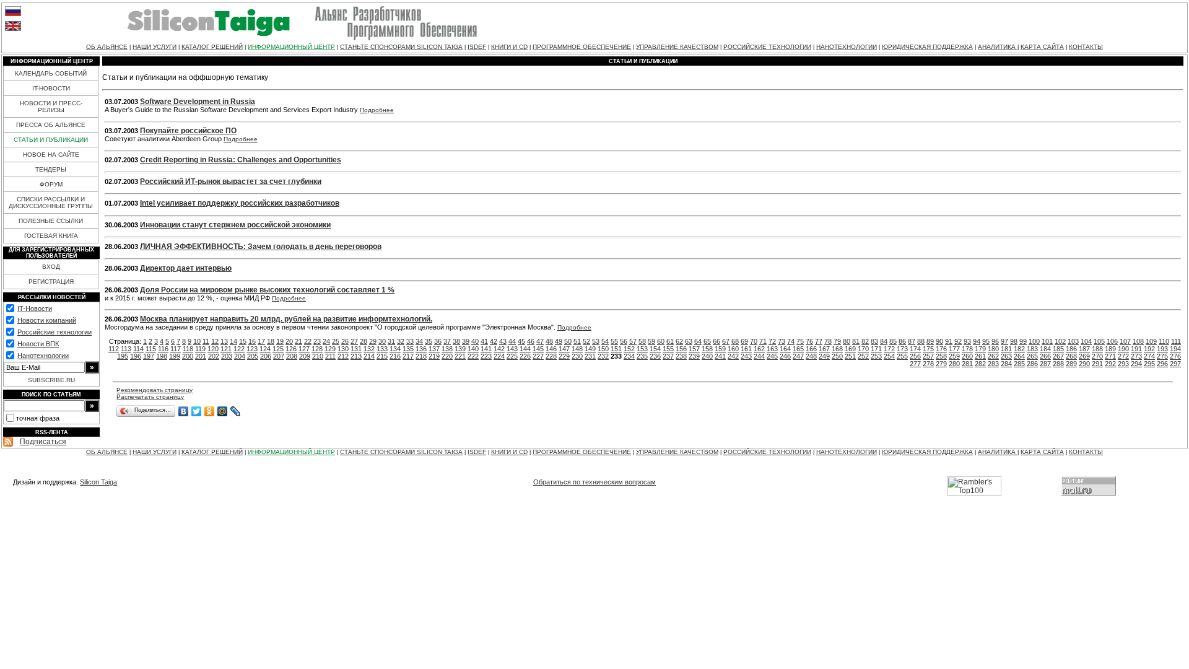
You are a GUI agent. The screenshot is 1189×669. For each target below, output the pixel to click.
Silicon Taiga (98, 482)
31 (391, 341)
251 (850, 356)
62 (679, 341)
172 (889, 348)
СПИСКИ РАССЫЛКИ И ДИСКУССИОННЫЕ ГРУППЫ (51, 202)
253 (876, 356)
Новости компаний (46, 320)
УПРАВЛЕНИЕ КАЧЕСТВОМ (677, 46)
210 (317, 356)
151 (616, 348)
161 (746, 348)
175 (928, 348)
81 (856, 341)
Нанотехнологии (43, 355)
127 (304, 348)
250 (837, 356)
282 (980, 363)
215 (382, 356)
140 (473, 348)
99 (1023, 341)
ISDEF (477, 46)
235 (642, 356)
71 (763, 341)
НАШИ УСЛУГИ (154, 46)
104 (1086, 341)
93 (967, 341)
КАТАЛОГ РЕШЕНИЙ (212, 46)
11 (206, 341)
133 (382, 348)
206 (265, 356)
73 (781, 341)
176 (941, 348)
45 (521, 341)
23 (317, 341)
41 (484, 341)
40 (475, 341)
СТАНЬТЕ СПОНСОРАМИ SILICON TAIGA (401, 46)
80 (846, 341)
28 (363, 341)
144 (525, 348)
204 (239, 356)
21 (298, 341)
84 (883, 341)
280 (954, 363)
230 (577, 356)
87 (911, 341)
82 (865, 341)
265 (1032, 356)
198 (161, 356)
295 (1149, 363)
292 (1110, 363)
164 (785, 348)
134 (395, 348)
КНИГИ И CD (509, 46)
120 (213, 348)
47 (540, 341)
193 (1162, 348)
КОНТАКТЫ (1086, 46)
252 (863, 356)
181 (1006, 348)
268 (1071, 356)
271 (1110, 356)
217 (408, 356)
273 (1136, 356)
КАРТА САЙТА (1042, 46)
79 (837, 341)
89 (930, 341)
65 (707, 341)
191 (1136, 348)
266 (1045, 356)
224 (499, 356)
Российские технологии (54, 332)
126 (291, 348)
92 (958, 341)
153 (642, 348)
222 (473, 356)
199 (174, 356)
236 (655, 356)
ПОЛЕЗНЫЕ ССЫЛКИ (51, 220)
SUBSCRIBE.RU (51, 380)
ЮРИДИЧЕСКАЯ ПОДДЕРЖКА (927, 46)
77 (818, 341)
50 (568, 341)
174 (915, 348)
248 (811, 356)
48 (549, 341)
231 (590, 356)
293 (1123, 363)
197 (148, 356)
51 (577, 341)
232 (603, 356)
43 (503, 341)
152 (629, 348)
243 (746, 356)
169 (850, 348)
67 (726, 341)
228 (551, 356)
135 (408, 348)
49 (558, 341)
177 (954, 348)
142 (499, 348)
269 (1084, 356)
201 (200, 356)
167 (824, 348)
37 (447, 341)
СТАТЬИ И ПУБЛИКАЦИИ (51, 139)
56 (623, 341)
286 (1032, 363)
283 (993, 363)
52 (586, 341)
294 (1136, 363)
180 (993, 348)
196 (135, 356)
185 (1058, 348)
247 (798, 356)
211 (330, 356)
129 (330, 348)
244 (759, 356)
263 (1006, 356)
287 (1045, 363)
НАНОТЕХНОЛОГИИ (846, 46)
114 (138, 348)
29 (373, 341)
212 (343, 356)
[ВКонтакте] (183, 411)
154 (655, 348)
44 (512, 341)
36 (438, 341)
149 (590, 348)
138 (447, 348)
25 (335, 341)
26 (345, 341)
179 (980, 348)
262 (993, 356)
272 (1123, 356)
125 (278, 348)
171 (876, 348)
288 (1058, 363)
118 (188, 348)
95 (986, 341)
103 (1073, 341)
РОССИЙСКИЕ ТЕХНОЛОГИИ (767, 46)
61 (670, 341)
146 (551, 348)
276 (1175, 356)
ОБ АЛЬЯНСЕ (107, 46)
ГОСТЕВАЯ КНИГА (51, 235)
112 (113, 348)
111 (1176, 341)
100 (1034, 341)
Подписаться (43, 441)
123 (252, 348)
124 (265, 348)
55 (614, 341)
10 (197, 341)
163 (772, 348)
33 (410, 341)
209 (304, 356)
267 (1058, 356)
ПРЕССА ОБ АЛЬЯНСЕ (50, 124)
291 (1097, 363)
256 (915, 356)
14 (233, 341)
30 (382, 341)
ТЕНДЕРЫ (50, 169)
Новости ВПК (38, 344)
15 (242, 341)
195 (122, 356)
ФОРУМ (51, 184)
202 (213, 356)
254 (889, 356)
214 (369, 356)
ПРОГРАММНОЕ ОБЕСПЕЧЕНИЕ (582, 46)
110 (1164, 341)
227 (538, 356)
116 (163, 348)
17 (261, 341)
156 (681, 348)
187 (1084, 348)
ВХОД (51, 266)
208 (291, 356)
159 (720, 348)
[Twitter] (196, 411)
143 (512, 348)
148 (577, 348)
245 (772, 356)
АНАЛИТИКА (997, 46)
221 (460, 356)
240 (707, 356)
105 (1099, 341)
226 (525, 356)
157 (694, 348)
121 (226, 348)
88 (921, 341)
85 (893, 341)
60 (660, 341)
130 (343, 348)
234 (629, 356)
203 (226, 356)
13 (224, 341)
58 (642, 341)
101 (1047, 341)
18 (270, 341)
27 (354, 341)
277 (915, 363)
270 (1097, 356)
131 (356, 348)
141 (486, 348)
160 (733, 348)
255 (902, 356)
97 (1004, 341)
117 (175, 348)
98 (1013, 341)
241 (720, 356)
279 (941, 363)
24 (326, 341)
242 (733, 356)
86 (902, 341)
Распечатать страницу (150, 396)
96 (995, 341)
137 (434, 348)
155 (668, 348)
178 (967, 348)
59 (651, 341)
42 (493, 341)
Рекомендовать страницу (154, 390)
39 (465, 341)
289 (1071, 363)
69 (744, 341)
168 (837, 348)
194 (1175, 348)
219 (434, 356)
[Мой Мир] (222, 411)
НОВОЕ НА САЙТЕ (51, 154)
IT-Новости (34, 308)
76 (809, 341)
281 (967, 363)
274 (1149, 356)
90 (939, 341)
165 (798, 348)
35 (428, 341)
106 (1112, 341)
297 (1175, 363)
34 (419, 341)
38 (456, 341)
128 (317, 348)
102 (1060, 341)
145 (538, 348)
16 (252, 341)
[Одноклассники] (209, 411)
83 (874, 341)
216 (395, 356)
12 (215, 341)
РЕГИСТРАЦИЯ (51, 281)
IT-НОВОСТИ (51, 88)
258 (941, 356)
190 (1123, 348)
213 (356, 356)
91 (948, 341)
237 (668, 356)
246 (785, 356)
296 (1162, 363)
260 (967, 356)
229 (564, 356)
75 (800, 341)
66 (716, 341)
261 (980, 356)
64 (698, 341)
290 (1084, 363)
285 (1019, 363)
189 (1110, 348)
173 (902, 348)
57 (633, 341)
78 (828, 341)
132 (369, 348)
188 (1097, 348)
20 (289, 341)
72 (772, 341)
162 (759, 348)
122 (239, 348)
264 (1019, 356)
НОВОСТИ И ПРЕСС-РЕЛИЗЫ (51, 106)
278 (928, 363)
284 (1006, 363)
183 (1032, 348)
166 (811, 348)
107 (1125, 341)
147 (564, 348)
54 (605, 341)
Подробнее (377, 110)
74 (791, 341)
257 (928, 356)
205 (252, 356)
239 (694, 356)
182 (1019, 348)
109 (1151, 341)
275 (1162, 356)
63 (688, 341)
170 (863, 348)
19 (280, 341)
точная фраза (37, 418)
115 (151, 348)
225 (512, 356)
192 (1149, 348)
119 (200, 348)
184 (1045, 348)
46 (530, 341)
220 (447, 356)
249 (824, 356)
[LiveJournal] (235, 411)
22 (307, 341)
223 (486, 356)
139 (460, 348)
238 (681, 356)
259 (954, 356)
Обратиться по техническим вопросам (594, 482)
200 (187, 356)
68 (735, 341)
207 (278, 356)
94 (976, 341)
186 (1071, 348)
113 (126, 348)
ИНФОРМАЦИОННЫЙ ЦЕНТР (291, 46)
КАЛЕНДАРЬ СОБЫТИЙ (51, 73)
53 (595, 341)
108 (1138, 341)
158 (707, 348)
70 (753, 341)
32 (400, 341)
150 (603, 348)
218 (421, 356)
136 (421, 348)
